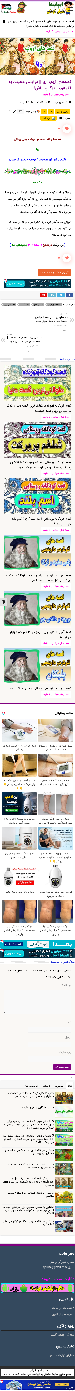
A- (44, 111)
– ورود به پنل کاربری (62, 1314)
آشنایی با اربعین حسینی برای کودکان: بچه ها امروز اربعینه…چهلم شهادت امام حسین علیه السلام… (28, 1210)
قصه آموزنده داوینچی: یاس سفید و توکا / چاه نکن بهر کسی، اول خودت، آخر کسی (38, 578)
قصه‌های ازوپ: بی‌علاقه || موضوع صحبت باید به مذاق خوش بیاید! (51, 317)
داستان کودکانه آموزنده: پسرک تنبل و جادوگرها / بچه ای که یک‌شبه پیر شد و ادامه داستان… (28, 1181)
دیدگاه (66, 985)
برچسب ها (31, 1086)
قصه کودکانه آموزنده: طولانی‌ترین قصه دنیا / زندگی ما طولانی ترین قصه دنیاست (38, 408)
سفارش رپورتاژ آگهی (62, 1335)
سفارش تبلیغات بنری (62, 1355)
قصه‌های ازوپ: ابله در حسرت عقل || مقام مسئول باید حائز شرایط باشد (24, 338)
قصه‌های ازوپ (37, 21)
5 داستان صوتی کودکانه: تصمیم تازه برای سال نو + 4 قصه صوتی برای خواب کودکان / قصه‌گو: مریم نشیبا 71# (29, 1124)
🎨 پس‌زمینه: (32, 111)
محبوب (59, 1086)
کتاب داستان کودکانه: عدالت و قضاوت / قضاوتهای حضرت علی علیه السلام (31, 1094)
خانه (69, 21)
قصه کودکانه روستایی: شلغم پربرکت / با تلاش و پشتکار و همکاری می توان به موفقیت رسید (40, 465)
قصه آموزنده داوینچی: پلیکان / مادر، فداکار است (39, 688)
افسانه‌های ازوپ (54, 304)
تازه (70, 1086)
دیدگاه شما (41, 102)
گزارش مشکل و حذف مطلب (54, 272)
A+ (51, 111)
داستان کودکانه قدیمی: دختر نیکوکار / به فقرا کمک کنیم (28, 1223)
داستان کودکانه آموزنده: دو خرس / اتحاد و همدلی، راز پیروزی (29, 1152)
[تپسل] (5, 281)
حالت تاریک (63, 111)
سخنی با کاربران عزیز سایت (38, 1107)
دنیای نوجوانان (55, 21)
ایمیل (68, 1037)
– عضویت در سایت (63, 1308)
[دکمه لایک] (66, 128)
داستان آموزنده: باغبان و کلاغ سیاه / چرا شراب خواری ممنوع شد (31, 1166)
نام (69, 1022)
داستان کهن (38, 304)
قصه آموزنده (24, 304)
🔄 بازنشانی (48, 118)
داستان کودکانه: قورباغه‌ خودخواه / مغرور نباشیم (31, 1194)
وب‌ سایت (65, 1052)
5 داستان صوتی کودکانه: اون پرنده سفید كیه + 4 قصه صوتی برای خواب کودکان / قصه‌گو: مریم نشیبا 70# (28, 1139)
